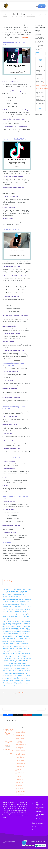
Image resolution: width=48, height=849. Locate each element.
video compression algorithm (17, 673)
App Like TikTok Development (18, 16)
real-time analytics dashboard (18, 616)
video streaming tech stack (22, 683)
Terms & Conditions (41, 841)
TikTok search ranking (23, 651)
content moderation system (20, 734)
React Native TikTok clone (19, 614)
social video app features (8, 628)
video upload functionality (9, 685)
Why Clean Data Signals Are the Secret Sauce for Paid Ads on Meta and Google (9, 743)
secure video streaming (8, 619)
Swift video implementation (22, 628)
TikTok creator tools (25, 638)
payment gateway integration (21, 744)
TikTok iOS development (8, 646)
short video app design (20, 619)
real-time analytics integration (21, 751)
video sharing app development (16, 682)
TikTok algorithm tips (21, 629)
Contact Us (32, 0)
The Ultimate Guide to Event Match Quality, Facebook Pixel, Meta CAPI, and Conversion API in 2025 (9, 733)
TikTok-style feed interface (14, 660)
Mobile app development (29, 16)
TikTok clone (24, 37)
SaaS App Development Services (18, 134)
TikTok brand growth (19, 633)
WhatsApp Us (40, 845)
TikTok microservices (19, 775)
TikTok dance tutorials (7, 640)
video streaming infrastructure (21, 792)
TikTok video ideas (11, 658)
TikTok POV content (15, 650)
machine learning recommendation (19, 741)
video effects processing (20, 788)
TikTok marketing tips (20, 648)
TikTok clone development (18, 636)
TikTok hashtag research (13, 645)
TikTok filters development (20, 770)
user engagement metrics (14, 663)
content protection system (19, 598)
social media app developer (12, 624)
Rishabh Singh (8, 581)
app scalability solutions (14, 591)
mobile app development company (20, 742)
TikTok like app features (8, 648)
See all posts (21, 692)
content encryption (16, 596)
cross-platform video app (17, 599)
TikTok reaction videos (12, 651)
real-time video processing (22, 618)
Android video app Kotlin (16, 589)
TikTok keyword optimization (22, 646)
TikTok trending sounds (20, 655)
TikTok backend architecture (20, 763)
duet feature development (18, 601)
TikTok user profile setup (16, 656)
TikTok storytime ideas (19, 779)
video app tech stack (21, 670)
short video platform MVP (20, 753)
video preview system (15, 680)
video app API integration (13, 665)
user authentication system (14, 661)
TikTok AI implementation (8, 629)
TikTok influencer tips (24, 645)
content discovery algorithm (15, 594)
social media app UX (24, 624)
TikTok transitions (10, 655)
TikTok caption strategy (17, 635)
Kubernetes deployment (18, 604)
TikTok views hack (20, 658)
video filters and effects (16, 678)
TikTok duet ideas (18, 640)
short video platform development (11, 623)
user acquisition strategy (20, 782)
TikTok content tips (14, 638)
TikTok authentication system (19, 631)
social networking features (23, 626)
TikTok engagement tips (13, 641)
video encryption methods (18, 677)
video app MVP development (21, 668)
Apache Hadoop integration (20, 731)
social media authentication (9, 626)
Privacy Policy (34, 841)
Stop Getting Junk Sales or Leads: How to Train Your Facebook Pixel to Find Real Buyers (9, 752)
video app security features (9, 670)
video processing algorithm (20, 791)
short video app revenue (23, 621)
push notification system (20, 747)
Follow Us (42, 0)
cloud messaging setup (13, 592)
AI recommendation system (9, 587)
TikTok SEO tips (6, 653)
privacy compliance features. (20, 613)
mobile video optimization (14, 609)
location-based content (20, 606)
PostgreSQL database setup (15, 611)
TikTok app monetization (20, 760)
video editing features (20, 675)
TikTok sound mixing (16, 653)
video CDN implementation (19, 672)
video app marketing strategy (17, 666)
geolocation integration (19, 603)
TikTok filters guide (14, 643)
